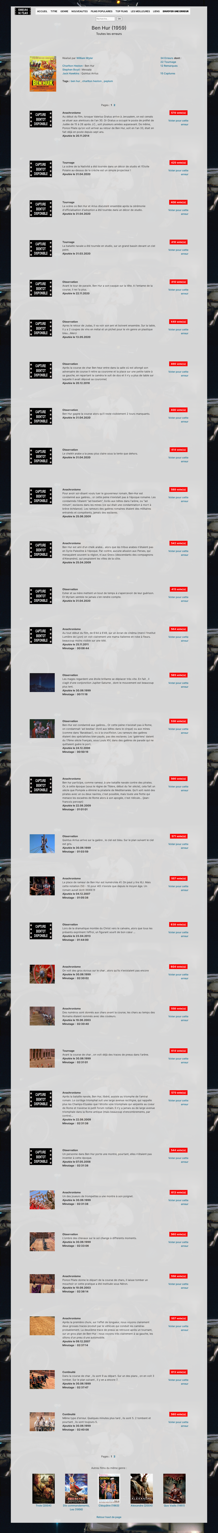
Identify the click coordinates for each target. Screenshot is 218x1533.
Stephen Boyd (71, 69)
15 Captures (167, 73)
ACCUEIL (42, 11)
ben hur (76, 81)
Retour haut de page (109, 1517)
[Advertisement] (71, 152)
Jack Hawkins (71, 73)
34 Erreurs (166, 58)
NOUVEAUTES (79, 11)
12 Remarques (169, 65)
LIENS (156, 11)
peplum (108, 81)
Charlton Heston (72, 65)
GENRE (64, 11)
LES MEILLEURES (140, 11)
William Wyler (84, 58)
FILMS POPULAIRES (101, 11)
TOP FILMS (122, 11)
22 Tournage (168, 61)
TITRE (54, 11)
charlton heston (92, 81)
